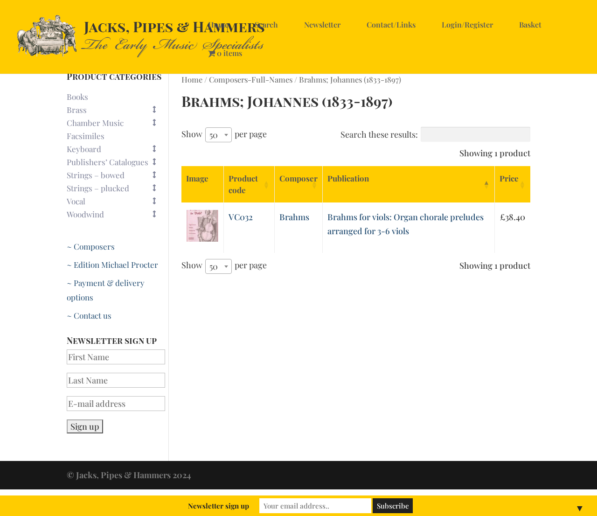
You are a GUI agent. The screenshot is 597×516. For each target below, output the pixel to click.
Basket (530, 24)
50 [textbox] (213, 134)
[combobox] (218, 134)
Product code (243, 184)
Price (509, 178)
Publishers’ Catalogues (107, 162)
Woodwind (85, 214)
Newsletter (322, 24)
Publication (348, 178)
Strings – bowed (96, 175)
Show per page (224, 134)
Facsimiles (85, 136)
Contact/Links (391, 24)
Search (266, 24)
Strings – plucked (98, 188)
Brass (77, 110)
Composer (298, 178)
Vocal (76, 201)
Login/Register (467, 24)
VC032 (241, 217)
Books (77, 96)
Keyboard (84, 149)
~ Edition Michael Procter (112, 264)
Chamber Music (95, 123)
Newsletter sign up (218, 505)
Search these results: (379, 134)
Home (218, 24)
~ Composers (91, 246)
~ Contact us (89, 315)
